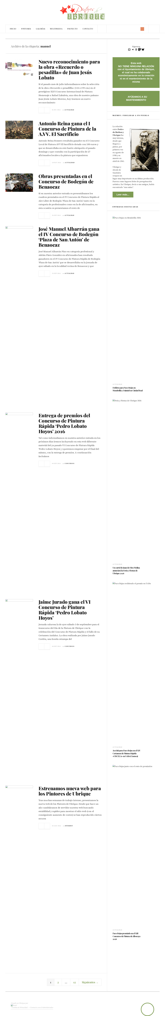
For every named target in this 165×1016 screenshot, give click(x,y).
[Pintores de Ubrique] (82, 12)
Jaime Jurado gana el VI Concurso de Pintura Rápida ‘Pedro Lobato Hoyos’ (65, 610)
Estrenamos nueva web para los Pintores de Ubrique (70, 791)
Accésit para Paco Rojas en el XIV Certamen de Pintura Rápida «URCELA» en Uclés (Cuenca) (126, 753)
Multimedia (56, 29)
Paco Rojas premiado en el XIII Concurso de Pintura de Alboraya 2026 (126, 936)
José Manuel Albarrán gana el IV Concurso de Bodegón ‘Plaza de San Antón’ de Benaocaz (69, 237)
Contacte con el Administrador (41, 1007)
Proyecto (72, 29)
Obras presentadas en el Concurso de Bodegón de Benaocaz (66, 181)
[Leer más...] (41, 110)
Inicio (13, 29)
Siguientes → (90, 982)
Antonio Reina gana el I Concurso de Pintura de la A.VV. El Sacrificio (67, 128)
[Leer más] (114, 394)
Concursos (69, 463)
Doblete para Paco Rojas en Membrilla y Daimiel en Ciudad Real (128, 389)
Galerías (40, 29)
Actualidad (69, 110)
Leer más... (123, 194)
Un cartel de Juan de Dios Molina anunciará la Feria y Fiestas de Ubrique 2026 (126, 570)
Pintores (26, 29)
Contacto (87, 29)
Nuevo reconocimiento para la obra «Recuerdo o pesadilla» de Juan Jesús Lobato (69, 69)
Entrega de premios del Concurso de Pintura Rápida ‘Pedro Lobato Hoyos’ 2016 (64, 423)
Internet (69, 826)
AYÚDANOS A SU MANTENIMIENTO (136, 98)
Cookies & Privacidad (19, 1007)
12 (74, 982)
